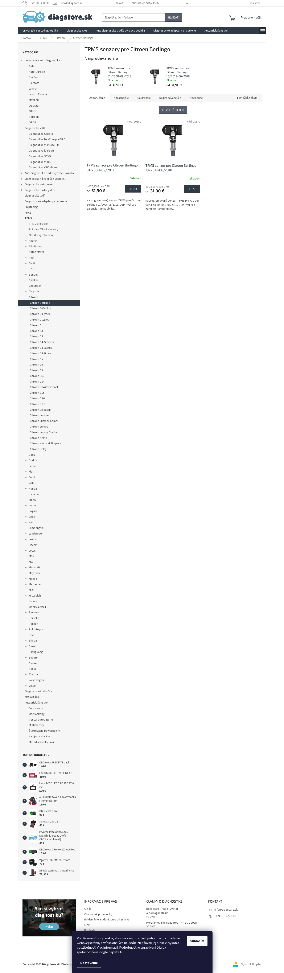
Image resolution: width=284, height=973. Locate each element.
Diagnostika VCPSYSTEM (44, 145)
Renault (33, 624)
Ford (32, 477)
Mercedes (35, 584)
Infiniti (32, 500)
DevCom (34, 77)
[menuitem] (40, 30)
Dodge (33, 460)
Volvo (32, 686)
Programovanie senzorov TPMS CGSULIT (172, 923)
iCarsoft (34, 83)
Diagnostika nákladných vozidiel (45, 179)
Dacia (32, 455)
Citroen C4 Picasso (41, 353)
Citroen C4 (36, 336)
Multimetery (36, 725)
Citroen (33, 297)
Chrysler (34, 291)
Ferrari (33, 466)
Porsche (34, 618)
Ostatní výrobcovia (41, 235)
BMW (32, 263)
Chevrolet (35, 286)
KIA (31, 522)
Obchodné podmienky (145, 3)
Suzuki (33, 663)
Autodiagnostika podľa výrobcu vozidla (49, 173)
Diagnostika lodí (35, 196)
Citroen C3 (36, 331)
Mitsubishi (35, 596)
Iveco (32, 505)
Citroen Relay (38, 449)
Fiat (31, 472)
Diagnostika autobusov (39, 184)
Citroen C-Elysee (40, 314)
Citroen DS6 (37, 398)
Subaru (33, 658)
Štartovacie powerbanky (44, 731)
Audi (31, 258)
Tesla (32, 669)
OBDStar (34, 106)
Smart (32, 646)
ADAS (28, 213)
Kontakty (90, 930)
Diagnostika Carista (41, 134)
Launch (33, 89)
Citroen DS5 (37, 393)
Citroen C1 (36, 325)
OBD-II (32, 122)
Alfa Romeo (36, 246)
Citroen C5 (36, 359)
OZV (87, 925)
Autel (32, 66)
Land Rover (36, 534)
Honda (33, 489)
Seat (32, 635)
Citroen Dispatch (40, 410)
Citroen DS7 (37, 404)
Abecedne (196, 98)
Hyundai (34, 494)
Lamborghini (36, 528)
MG (31, 562)
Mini (31, 590)
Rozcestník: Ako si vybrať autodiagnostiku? (162, 911)
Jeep (32, 517)
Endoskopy (36, 708)
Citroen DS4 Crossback (44, 387)
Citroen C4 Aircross (42, 342)
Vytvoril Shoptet (251, 964)
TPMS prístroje (38, 224)
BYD (31, 269)
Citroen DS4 (37, 382)
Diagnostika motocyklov (40, 190)
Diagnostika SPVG (40, 156)
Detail (133, 188)
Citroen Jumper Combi (44, 421)
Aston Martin (37, 252)
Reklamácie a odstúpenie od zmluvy (106, 920)
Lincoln (33, 545)
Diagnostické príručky (38, 691)
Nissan (33, 601)
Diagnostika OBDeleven (43, 167)
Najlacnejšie (121, 98)
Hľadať (173, 17)
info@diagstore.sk (226, 910)
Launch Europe (38, 94)
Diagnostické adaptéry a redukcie (46, 201)
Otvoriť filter (173, 110)
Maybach (34, 573)
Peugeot (34, 612)
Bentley (33, 275)
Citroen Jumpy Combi (43, 432)
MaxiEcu (34, 100)
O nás (119, 3)
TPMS (28, 218)
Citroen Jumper (39, 415)
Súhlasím (197, 941)
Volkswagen (36, 680)
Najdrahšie (144, 98)
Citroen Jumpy (39, 427)
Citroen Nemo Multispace (45, 443)
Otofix (33, 111)
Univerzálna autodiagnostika (42, 60)
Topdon (34, 117)
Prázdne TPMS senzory (43, 229)
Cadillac (33, 280)
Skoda (33, 641)
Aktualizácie (32, 697)
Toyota (33, 674)
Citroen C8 (36, 370)
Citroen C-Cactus (40, 308)
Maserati (34, 567)
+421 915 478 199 (224, 916)
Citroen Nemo (38, 438)
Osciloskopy (37, 714)
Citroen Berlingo (40, 303)
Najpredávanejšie (170, 98)
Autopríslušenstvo (36, 703)
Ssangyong (36, 652)
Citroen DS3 (37, 376)
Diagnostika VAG (35, 128)
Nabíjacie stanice (39, 736)
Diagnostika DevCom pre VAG (47, 139)
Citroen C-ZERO (39, 320)
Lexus (32, 539)
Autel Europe (37, 72)
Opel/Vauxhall (37, 607)
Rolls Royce (36, 629)
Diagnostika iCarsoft (41, 151)
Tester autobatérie (41, 720)
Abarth (33, 241)
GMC (31, 483)
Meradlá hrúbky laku (41, 742)
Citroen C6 (36, 365)
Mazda (33, 579)
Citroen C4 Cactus (41, 348)
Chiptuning (31, 207)
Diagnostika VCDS (40, 162)
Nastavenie (89, 963)
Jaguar (33, 511)
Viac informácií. (108, 947)
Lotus (32, 551)
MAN (31, 556)
